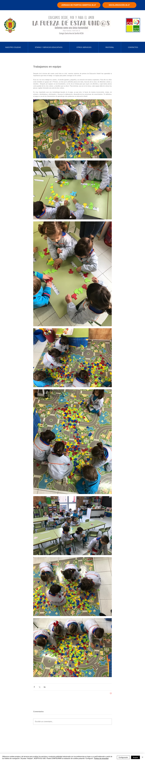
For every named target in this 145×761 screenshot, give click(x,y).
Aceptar (135, 757)
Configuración (123, 757)
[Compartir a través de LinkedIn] (45, 687)
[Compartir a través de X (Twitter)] (39, 687)
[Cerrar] (142, 757)
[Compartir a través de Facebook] (34, 687)
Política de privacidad (101, 758)
